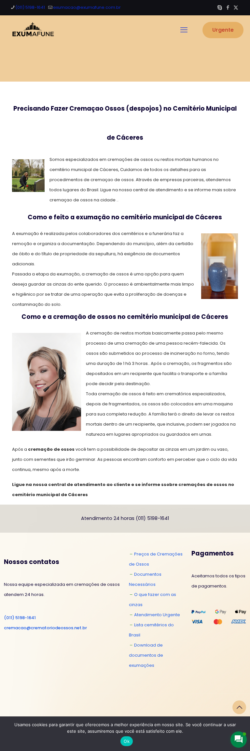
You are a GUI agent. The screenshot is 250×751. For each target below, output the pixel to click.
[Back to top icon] (239, 707)
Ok (127, 741)
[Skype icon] (219, 7)
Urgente (223, 30)
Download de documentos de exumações (146, 655)
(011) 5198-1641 (30, 7)
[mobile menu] (183, 30)
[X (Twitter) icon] (235, 7)
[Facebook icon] (227, 7)
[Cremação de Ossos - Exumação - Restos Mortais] (32, 30)
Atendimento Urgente (157, 615)
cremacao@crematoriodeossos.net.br (45, 628)
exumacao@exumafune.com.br (87, 7)
